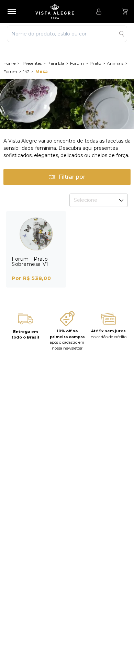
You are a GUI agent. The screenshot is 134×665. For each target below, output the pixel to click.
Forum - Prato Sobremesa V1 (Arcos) (30, 264)
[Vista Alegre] (58, 11)
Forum (77, 63)
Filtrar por (71, 177)
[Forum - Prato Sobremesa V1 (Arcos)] (36, 234)
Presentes (32, 63)
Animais (115, 63)
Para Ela (55, 63)
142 (26, 71)
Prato (95, 63)
